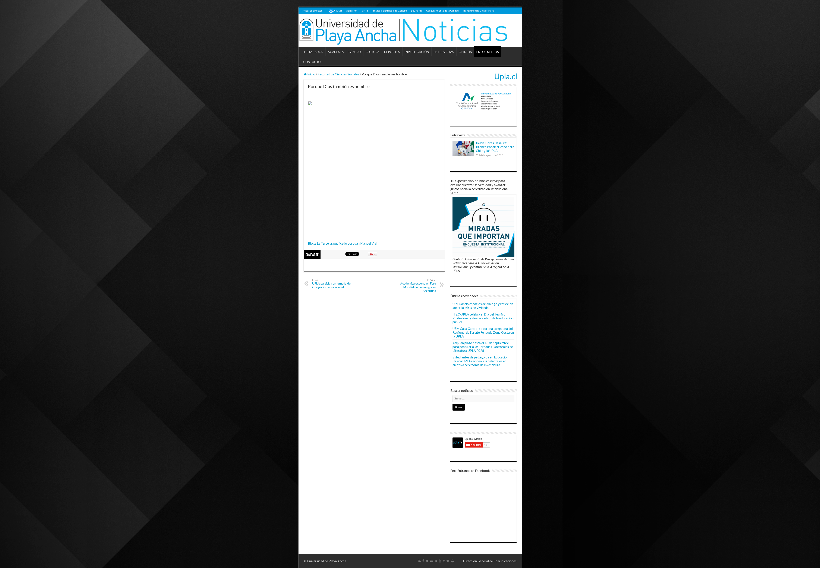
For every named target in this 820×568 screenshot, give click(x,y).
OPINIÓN (465, 52)
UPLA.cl (337, 10)
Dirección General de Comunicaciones (490, 561)
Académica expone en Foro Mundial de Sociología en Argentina (418, 285)
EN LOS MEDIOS (487, 52)
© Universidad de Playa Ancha (325, 561)
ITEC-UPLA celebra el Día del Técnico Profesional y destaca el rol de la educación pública (483, 318)
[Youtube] (440, 561)
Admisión (351, 10)
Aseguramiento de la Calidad (442, 10)
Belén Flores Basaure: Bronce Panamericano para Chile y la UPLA (495, 147)
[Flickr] (436, 561)
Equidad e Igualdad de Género (390, 10)
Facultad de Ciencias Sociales (338, 74)
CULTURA (372, 52)
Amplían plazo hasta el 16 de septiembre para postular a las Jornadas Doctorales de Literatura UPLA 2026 (482, 346)
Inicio (311, 74)
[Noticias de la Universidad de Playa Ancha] (410, 30)
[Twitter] (427, 561)
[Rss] (419, 561)
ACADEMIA (336, 52)
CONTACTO (312, 62)
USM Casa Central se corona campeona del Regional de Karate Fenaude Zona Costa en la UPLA (483, 332)
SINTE (365, 10)
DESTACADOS (313, 52)
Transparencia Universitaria (479, 10)
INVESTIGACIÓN (417, 52)
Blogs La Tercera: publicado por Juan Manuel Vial (342, 243)
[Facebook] (423, 561)
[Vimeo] (448, 561)
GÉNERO (354, 52)
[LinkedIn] (431, 561)
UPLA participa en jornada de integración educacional (331, 284)
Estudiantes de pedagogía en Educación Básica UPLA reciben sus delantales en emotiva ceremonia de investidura (480, 361)
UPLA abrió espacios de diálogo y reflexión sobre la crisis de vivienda (482, 306)
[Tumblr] (444, 561)
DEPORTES (392, 52)
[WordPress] (452, 561)
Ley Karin (416, 10)
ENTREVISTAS (444, 52)
